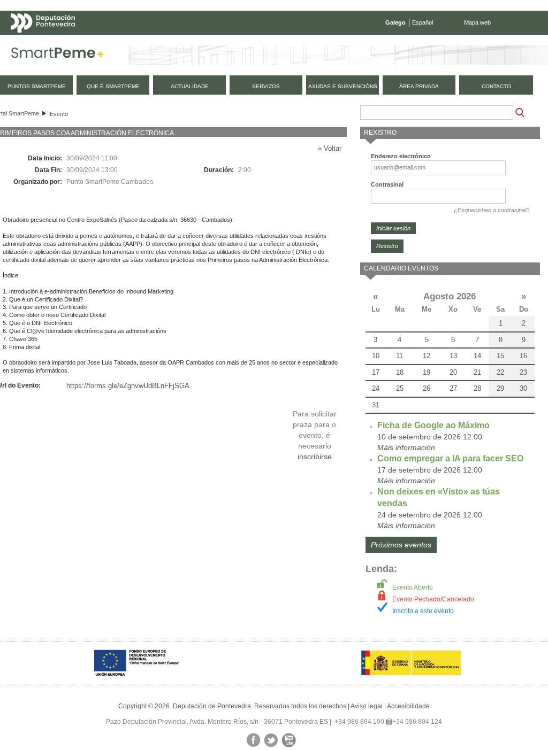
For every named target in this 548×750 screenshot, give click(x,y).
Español (422, 22)
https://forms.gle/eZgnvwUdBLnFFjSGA (127, 386)
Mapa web (477, 22)
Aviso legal (367, 706)
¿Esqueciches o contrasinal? (491, 210)
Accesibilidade (408, 706)
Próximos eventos (401, 544)
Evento (59, 114)
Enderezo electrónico (401, 156)
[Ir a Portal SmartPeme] (57, 55)
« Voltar (329, 148)
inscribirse (315, 456)
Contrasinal (387, 184)
